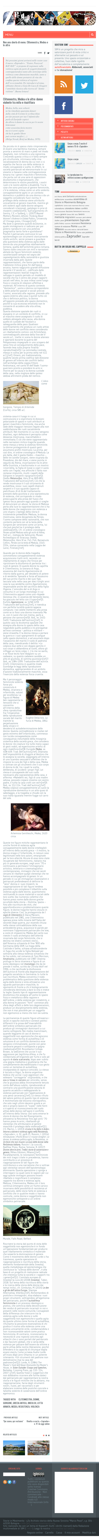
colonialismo (59, 208)
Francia (57, 214)
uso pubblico (87, 232)
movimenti (79, 217)
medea (14, 1406)
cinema (87, 205)
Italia (76, 214)
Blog (77, 182)
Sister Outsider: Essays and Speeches (29, 1367)
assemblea (69, 199)
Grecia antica (20, 1403)
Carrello (49, 1532)
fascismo (69, 211)
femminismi (77, 211)
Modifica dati (89, 1532)
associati (88, 67)
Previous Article (11, 1417)
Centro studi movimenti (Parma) (74, 205)
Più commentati (67, 126)
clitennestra (25, 1399)
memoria (59, 217)
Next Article (44, 1417)
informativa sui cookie (62, 1528)
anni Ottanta (58, 196)
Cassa (59, 1532)
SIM (84, 226)
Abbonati (77, 67)
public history (59, 223)
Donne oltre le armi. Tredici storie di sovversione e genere (25, 1151)
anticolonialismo (80, 196)
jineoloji (32, 1403)
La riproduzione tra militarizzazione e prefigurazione (80, 176)
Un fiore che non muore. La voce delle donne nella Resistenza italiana (25, 1143)
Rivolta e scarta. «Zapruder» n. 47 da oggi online (38, 1422)
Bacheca (78, 151)
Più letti (64, 131)
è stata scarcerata (20, 1059)
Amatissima (8, 958)
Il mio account (72, 1532)
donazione (66, 70)
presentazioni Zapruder (77, 220)
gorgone (7, 1403)
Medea (39, 749)
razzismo (68, 223)
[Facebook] (44, 53)
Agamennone (17, 602)
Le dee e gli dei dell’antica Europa (26, 1289)
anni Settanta (69, 196)
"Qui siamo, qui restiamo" (13, 1421)
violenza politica (60, 237)
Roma (74, 226)
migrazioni (70, 217)
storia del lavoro (82, 229)
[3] (49, 1435)
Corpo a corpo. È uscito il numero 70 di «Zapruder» (78, 145)
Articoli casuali (67, 120)
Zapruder (79, 164)
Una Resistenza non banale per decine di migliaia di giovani (38, 1449)
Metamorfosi (16, 478)
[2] (46, 1435)
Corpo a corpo (73, 159)
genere (63, 214)
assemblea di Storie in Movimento (71, 201)
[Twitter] (48, 53)
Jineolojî (35, 1279)
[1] (43, 1435)
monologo (30, 964)
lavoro (81, 214)
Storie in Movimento (65, 232)
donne (36, 1399)
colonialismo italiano (72, 208)
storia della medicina (70, 229)
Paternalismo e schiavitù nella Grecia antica (14, 1449)
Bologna (81, 202)
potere (62, 220)
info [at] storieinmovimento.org (38, 1523)
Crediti (29, 1528)
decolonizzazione (60, 211)
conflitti (84, 208)
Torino (79, 232)
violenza (35, 1406)
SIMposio (59, 229)
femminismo (86, 211)
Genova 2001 (70, 214)
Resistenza (24, 1406)
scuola (80, 227)
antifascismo (59, 199)
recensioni (75, 223)
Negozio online (35, 1532)
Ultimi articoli (67, 137)
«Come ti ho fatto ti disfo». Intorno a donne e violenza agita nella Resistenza (26, 1130)
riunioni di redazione (62, 226)
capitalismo (59, 205)
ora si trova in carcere (14, 1080)
